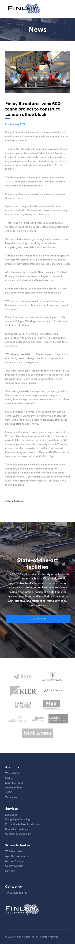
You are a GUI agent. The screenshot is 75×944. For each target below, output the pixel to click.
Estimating (11, 815)
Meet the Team (14, 783)
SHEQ (8, 792)
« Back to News (14, 501)
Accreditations (13, 787)
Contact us (38, 619)
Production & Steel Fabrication (22, 824)
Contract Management (18, 834)
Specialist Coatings (16, 829)
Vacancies (11, 797)
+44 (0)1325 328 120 (16, 892)
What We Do (12, 773)
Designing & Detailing (17, 819)
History (9, 778)
